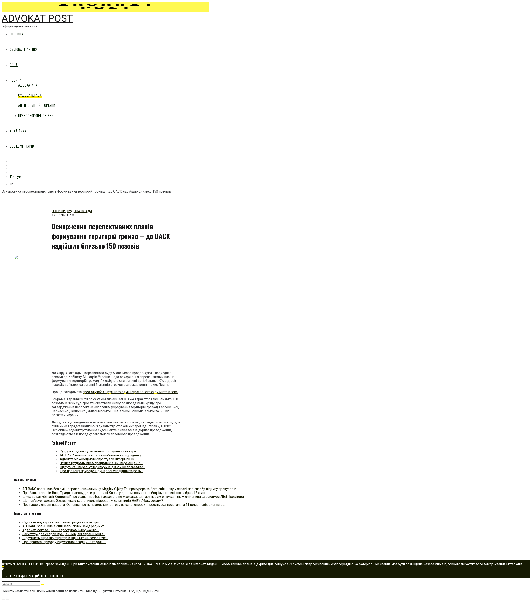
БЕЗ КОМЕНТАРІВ (22, 146)
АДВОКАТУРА (28, 85)
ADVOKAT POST (37, 18)
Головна (16, 34)
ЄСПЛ (14, 64)
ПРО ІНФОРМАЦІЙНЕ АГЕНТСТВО (36, 576)
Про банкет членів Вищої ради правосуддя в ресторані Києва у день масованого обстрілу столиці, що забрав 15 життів (115, 493)
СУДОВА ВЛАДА (30, 95)
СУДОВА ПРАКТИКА (24, 49)
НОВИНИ (16, 80)
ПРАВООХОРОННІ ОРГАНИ (36, 115)
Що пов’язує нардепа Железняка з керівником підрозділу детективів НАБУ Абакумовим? (92, 501)
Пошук (15, 177)
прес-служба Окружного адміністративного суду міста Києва (130, 392)
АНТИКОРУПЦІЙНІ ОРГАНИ (36, 105)
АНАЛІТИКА (18, 130)
